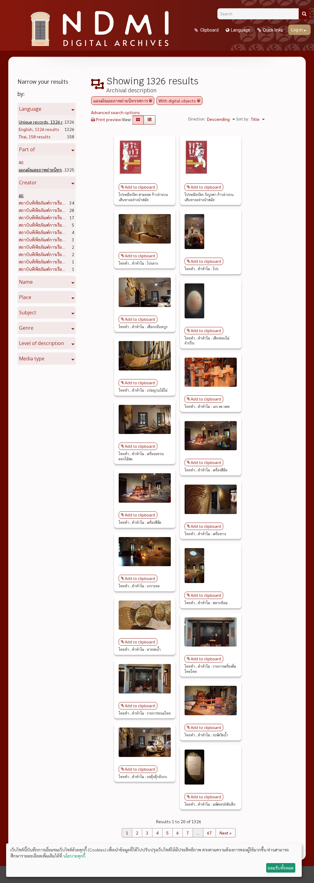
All (21, 162)
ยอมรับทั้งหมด (280, 867)
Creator (28, 182)
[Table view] (149, 120)
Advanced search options (115, 112)
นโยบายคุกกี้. (74, 855)
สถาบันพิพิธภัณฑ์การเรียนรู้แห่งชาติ (61, 202)
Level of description (41, 343)
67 (209, 832)
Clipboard (209, 30)
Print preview (108, 119)
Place (25, 297)
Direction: (196, 118)
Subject (27, 312)
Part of (27, 149)
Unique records (47, 122)
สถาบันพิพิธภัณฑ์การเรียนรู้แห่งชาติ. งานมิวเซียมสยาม (75, 254)
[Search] (304, 13)
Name (26, 281)
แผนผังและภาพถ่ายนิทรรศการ (59, 169)
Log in (297, 29)
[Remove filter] (150, 101)
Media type (31, 358)
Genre (26, 327)
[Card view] (138, 120)
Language (240, 30)
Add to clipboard (140, 187)
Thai (35, 136)
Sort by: (242, 118)
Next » (226, 832)
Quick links (273, 30)
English (39, 129)
